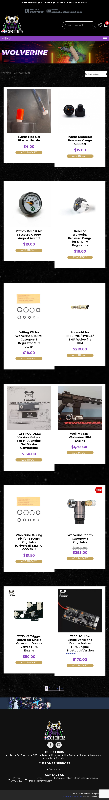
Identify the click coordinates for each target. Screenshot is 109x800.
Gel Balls (60, 758)
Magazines (95, 755)
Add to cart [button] (29, 152)
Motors (82, 755)
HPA (10, 755)
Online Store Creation (73, 796)
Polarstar (55, 755)
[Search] (93, 25)
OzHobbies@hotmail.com (66, 12)
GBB (35, 755)
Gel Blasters (23, 755)
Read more (80, 257)
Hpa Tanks (69, 755)
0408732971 (37, 12)
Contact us (54, 769)
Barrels (48, 758)
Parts (44, 755)
